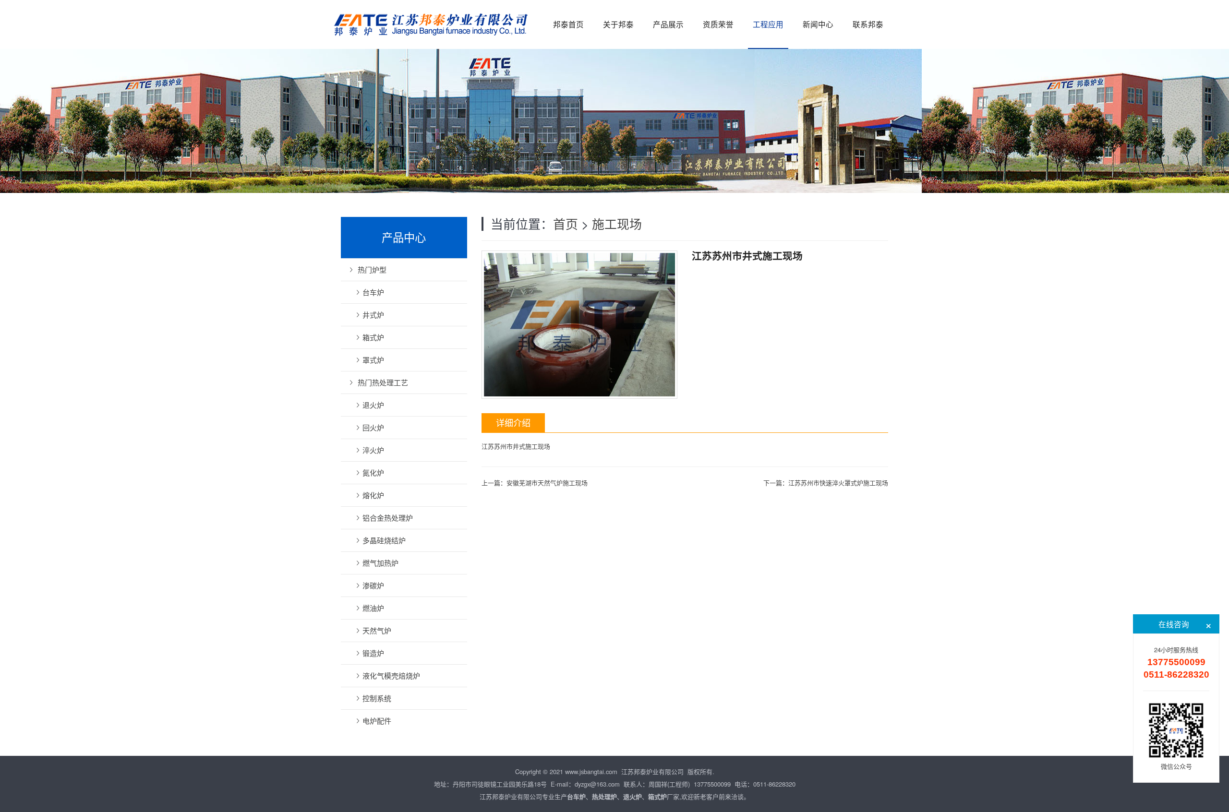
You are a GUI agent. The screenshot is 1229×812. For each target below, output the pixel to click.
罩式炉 (373, 360)
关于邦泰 (618, 24)
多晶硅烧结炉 (384, 540)
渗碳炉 (373, 585)
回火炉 (373, 427)
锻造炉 (373, 653)
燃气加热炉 (380, 563)
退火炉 (373, 405)
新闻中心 (818, 24)
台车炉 (373, 292)
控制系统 (376, 698)
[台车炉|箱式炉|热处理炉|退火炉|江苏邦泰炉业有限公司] (432, 19)
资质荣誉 (718, 24)
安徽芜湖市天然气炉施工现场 (547, 482)
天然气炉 (376, 630)
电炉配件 (376, 721)
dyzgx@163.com (597, 783)
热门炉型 (372, 269)
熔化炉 (373, 495)
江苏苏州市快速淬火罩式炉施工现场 (838, 482)
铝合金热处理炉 (387, 518)
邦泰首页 (568, 24)
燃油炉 (373, 608)
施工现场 (617, 223)
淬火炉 (373, 450)
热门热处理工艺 (383, 382)
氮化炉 (373, 472)
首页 (565, 223)
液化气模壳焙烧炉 (391, 675)
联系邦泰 (868, 24)
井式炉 (373, 315)
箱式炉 (373, 337)
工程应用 (768, 24)
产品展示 (668, 24)
